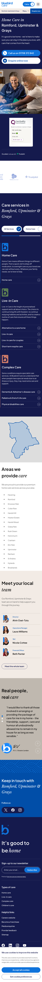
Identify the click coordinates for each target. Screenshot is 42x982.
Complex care (7, 901)
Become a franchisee (10, 922)
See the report (16, 139)
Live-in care (7, 897)
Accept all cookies (21, 970)
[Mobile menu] (38, 4)
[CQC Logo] (18, 124)
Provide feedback (9, 930)
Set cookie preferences (21, 976)
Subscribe (32, 870)
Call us (27, 4)
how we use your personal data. (16, 876)
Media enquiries (8, 926)
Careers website (8, 918)
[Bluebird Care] (7, 5)
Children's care (8, 905)
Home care (6, 893)
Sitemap (5, 934)
